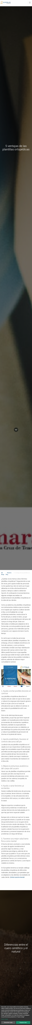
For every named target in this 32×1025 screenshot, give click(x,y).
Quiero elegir (4, 1019)
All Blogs (2, 573)
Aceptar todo (23, 1022)
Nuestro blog (8, 573)
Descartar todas (8, 1022)
